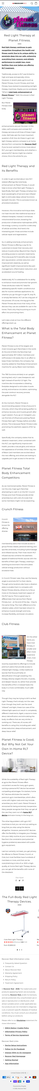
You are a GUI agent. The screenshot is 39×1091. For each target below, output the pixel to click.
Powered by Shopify (19, 1086)
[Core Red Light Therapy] (19, 922)
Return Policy (10, 980)
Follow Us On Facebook (15, 1049)
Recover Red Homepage (15, 1056)
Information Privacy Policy (16, 1032)
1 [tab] (17, 949)
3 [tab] (21, 949)
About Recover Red (13, 970)
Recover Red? (30, 144)
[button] (19, 942)
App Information (12, 1064)
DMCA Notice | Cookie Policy (17, 1028)
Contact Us (9, 966)
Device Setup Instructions (16, 1045)
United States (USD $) (18, 1073)
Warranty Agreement (13, 973)
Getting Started (11, 1060)
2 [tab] (19, 949)
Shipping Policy (11, 976)
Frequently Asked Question (16, 963)
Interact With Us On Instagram (18, 1053)
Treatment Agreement (14, 983)
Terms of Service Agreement (17, 1035)
